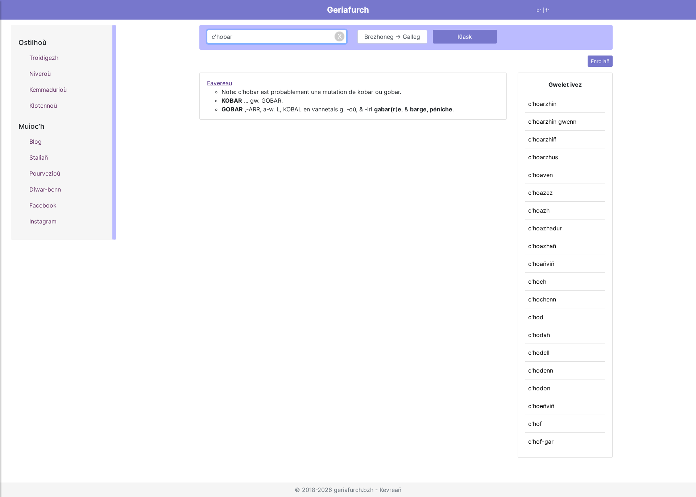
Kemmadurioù (48, 89)
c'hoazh (539, 210)
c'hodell (539, 352)
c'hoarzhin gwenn (552, 121)
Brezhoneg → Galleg (392, 36)
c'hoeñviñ (541, 406)
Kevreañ (390, 489)
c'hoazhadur (545, 228)
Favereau (219, 83)
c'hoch (537, 281)
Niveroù (40, 73)
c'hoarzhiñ (542, 139)
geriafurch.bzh (353, 489)
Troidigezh (43, 57)
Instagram (43, 221)
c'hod (535, 317)
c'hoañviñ (541, 263)
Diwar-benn (45, 189)
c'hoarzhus (543, 157)
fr (547, 10)
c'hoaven (540, 174)
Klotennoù (43, 105)
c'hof (535, 423)
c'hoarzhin (542, 103)
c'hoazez (540, 192)
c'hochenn (542, 299)
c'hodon (539, 388)
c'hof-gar (541, 441)
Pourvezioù (44, 173)
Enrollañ (600, 61)
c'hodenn (540, 370)
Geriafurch (348, 10)
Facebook (43, 205)
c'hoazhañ (542, 246)
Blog (35, 141)
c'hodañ (539, 334)
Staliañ (38, 157)
